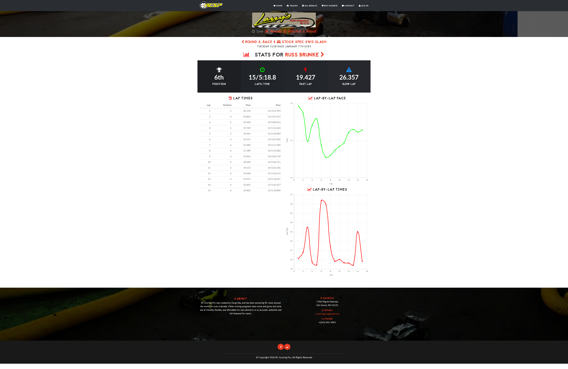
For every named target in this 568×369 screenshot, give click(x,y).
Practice (294, 31)
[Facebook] (281, 347)
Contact (349, 5)
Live (259, 31)
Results (275, 31)
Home (278, 5)
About (310, 31)
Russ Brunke (303, 55)
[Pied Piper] (287, 347)
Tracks (293, 5)
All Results (310, 5)
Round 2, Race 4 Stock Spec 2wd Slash (285, 42)
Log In (364, 5)
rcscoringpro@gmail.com (327, 314)
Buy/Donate (330, 5)
